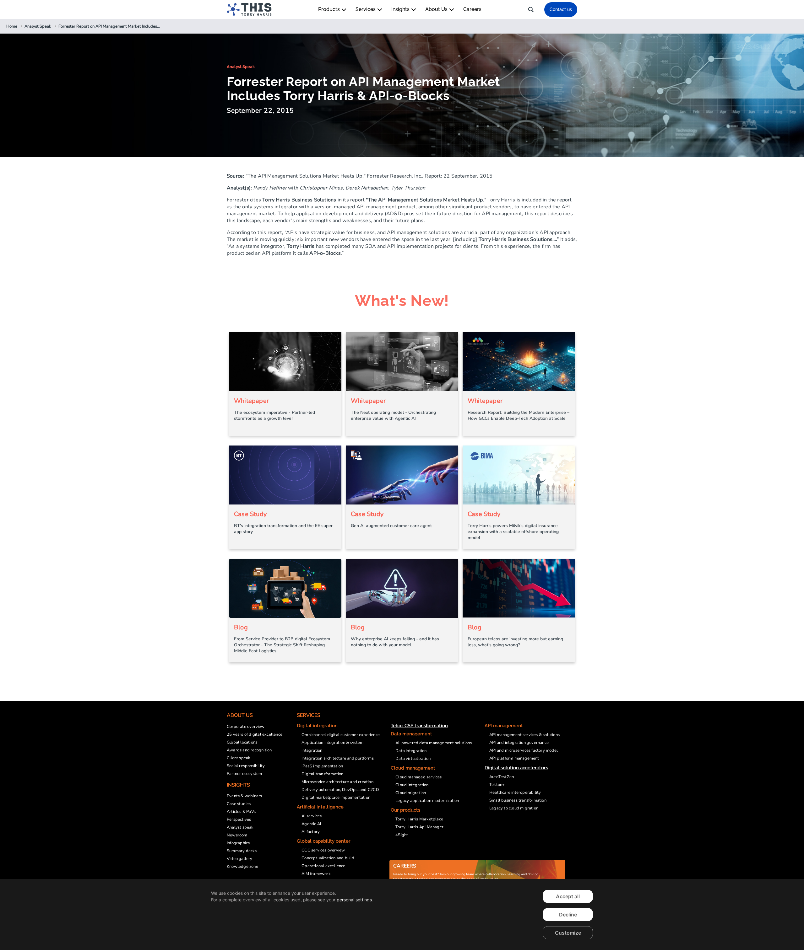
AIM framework (316, 874)
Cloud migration (410, 793)
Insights (401, 9)
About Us (437, 9)
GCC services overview (323, 850)
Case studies (239, 804)
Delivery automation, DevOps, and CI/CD (340, 790)
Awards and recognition (249, 750)
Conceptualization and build (328, 858)
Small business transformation (517, 800)
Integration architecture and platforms (338, 758)
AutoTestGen (501, 777)
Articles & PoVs (241, 811)
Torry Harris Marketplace (419, 819)
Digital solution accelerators (516, 768)
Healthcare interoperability (515, 792)
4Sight (401, 835)
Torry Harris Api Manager (419, 827)
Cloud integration (411, 785)
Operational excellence (323, 866)
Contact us (561, 9)
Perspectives (239, 819)
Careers (472, 9)
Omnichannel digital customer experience (341, 735)
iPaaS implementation (322, 766)
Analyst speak (240, 827)
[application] (402, 914)
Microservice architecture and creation (337, 782)
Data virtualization (413, 758)
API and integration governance (519, 742)
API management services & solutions (524, 735)
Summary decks (242, 851)
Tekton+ (497, 784)
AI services (312, 816)
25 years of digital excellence (254, 734)
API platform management (514, 758)
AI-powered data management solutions (433, 743)
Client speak (238, 758)
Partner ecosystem (244, 774)
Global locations (242, 742)
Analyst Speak (241, 66)
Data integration (410, 751)
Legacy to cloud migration (513, 808)
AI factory (311, 832)
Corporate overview (246, 726)
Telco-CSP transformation (419, 726)
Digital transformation (322, 774)
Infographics (238, 843)
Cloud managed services (418, 777)
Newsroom (237, 835)
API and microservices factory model (523, 750)
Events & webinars (244, 796)
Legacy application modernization (427, 800)
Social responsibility (246, 766)
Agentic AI (311, 824)
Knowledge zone (242, 866)
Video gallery (240, 859)
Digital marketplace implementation (336, 797)
